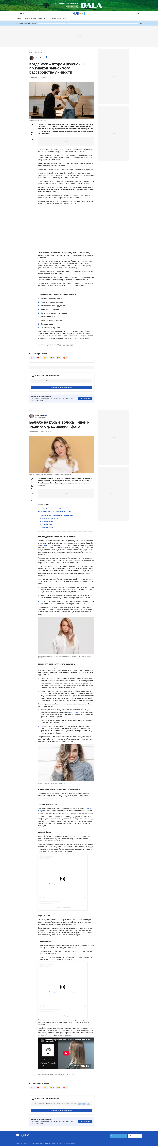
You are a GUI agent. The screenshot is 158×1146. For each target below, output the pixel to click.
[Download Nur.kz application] (79, 5)
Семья (18, 18)
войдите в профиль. (84, 380)
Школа (65, 18)
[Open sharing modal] (31, 139)
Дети (26, 18)
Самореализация (56, 18)
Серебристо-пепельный (50, 518)
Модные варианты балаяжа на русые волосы (57, 515)
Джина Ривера (72, 712)
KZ (128, 13)
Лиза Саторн (48, 545)
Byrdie (53, 844)
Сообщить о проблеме (118, 1136)
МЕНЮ (22, 13)
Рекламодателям (135, 1136)
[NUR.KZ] (79, 13)
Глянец (40, 18)
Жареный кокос (47, 524)
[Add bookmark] (31, 145)
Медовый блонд (47, 521)
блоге (80, 149)
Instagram (87, 398)
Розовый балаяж (47, 527)
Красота (46, 18)
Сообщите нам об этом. (66, 345)
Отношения (32, 18)
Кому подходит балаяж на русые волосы (55, 508)
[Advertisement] (79, 36)
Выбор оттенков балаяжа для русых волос (56, 511)
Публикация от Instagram (62, 907)
